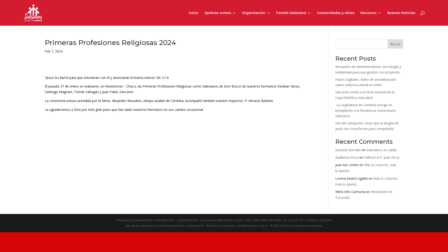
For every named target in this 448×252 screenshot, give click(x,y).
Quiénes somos (217, 13)
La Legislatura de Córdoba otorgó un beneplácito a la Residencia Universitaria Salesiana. (365, 110)
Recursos (368, 13)
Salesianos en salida (381, 150)
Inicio (193, 13)
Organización (254, 13)
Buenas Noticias (401, 13)
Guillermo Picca (347, 157)
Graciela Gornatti (348, 150)
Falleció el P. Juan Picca (381, 157)
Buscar (395, 44)
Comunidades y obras (335, 13)
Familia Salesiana (291, 13)
